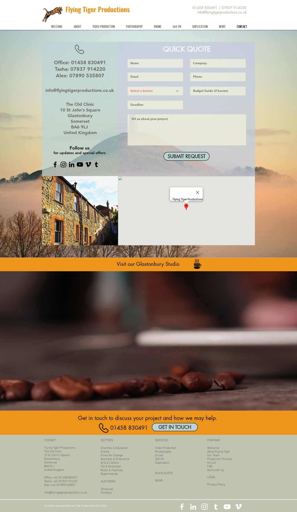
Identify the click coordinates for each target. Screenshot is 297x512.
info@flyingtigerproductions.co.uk (222, 12)
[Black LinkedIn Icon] (71, 164)
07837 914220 (234, 7)
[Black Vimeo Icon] (88, 164)
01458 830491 (204, 7)
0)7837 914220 (68, 481)
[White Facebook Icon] (182, 506)
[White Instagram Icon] (204, 506)
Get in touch (92, 417)
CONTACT (50, 440)
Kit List (211, 463)
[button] (77, 27)
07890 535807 (86, 75)
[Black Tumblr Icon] (96, 164)
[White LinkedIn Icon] (193, 506)
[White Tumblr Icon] (216, 506)
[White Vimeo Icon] (238, 506)
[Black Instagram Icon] (63, 164)
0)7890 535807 (66, 485)
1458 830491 (69, 478)
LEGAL (211, 477)
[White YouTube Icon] (227, 506)
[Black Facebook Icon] (55, 164)
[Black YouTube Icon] (80, 164)
